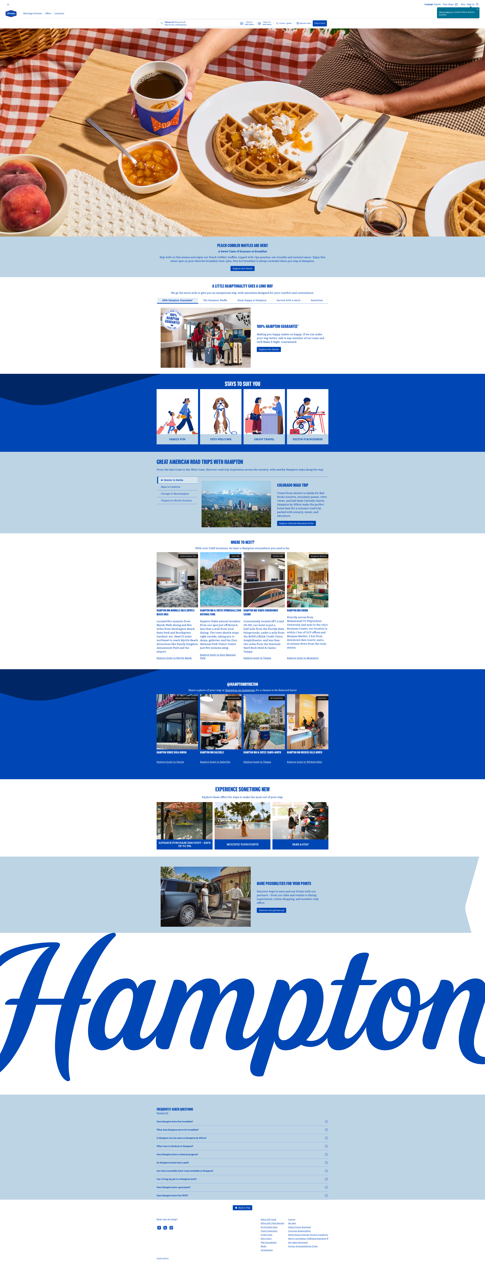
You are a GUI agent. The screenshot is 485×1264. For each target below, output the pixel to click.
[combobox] (198, 23)
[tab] (177, 301)
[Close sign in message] (477, 9)
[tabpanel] (242, 336)
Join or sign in (445, 12)
